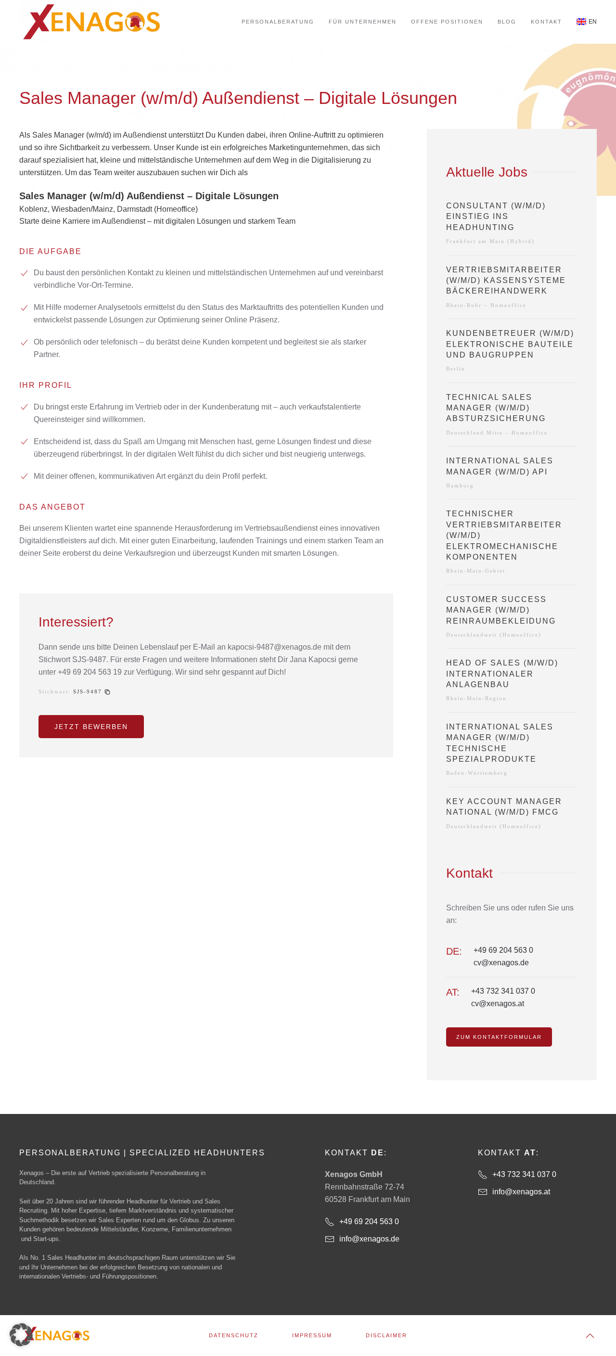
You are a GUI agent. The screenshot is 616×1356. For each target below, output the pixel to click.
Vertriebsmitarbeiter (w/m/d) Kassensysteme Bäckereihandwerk (506, 280)
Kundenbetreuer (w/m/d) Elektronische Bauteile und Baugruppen (510, 344)
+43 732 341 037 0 (503, 991)
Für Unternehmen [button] (363, 22)
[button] (92, 691)
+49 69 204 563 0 (503, 950)
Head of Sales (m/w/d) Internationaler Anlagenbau (502, 674)
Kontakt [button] (546, 22)
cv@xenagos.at (497, 1003)
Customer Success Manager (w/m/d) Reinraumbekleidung (501, 610)
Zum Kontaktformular (499, 1037)
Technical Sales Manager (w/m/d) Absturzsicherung (496, 408)
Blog (507, 22)
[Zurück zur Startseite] (91, 22)
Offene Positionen (447, 22)
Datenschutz (233, 1335)
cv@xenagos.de (501, 963)
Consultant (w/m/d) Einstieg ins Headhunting (496, 216)
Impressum (312, 1335)
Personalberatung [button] (278, 22)
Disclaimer (386, 1335)
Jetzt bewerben (91, 726)
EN (593, 21)
